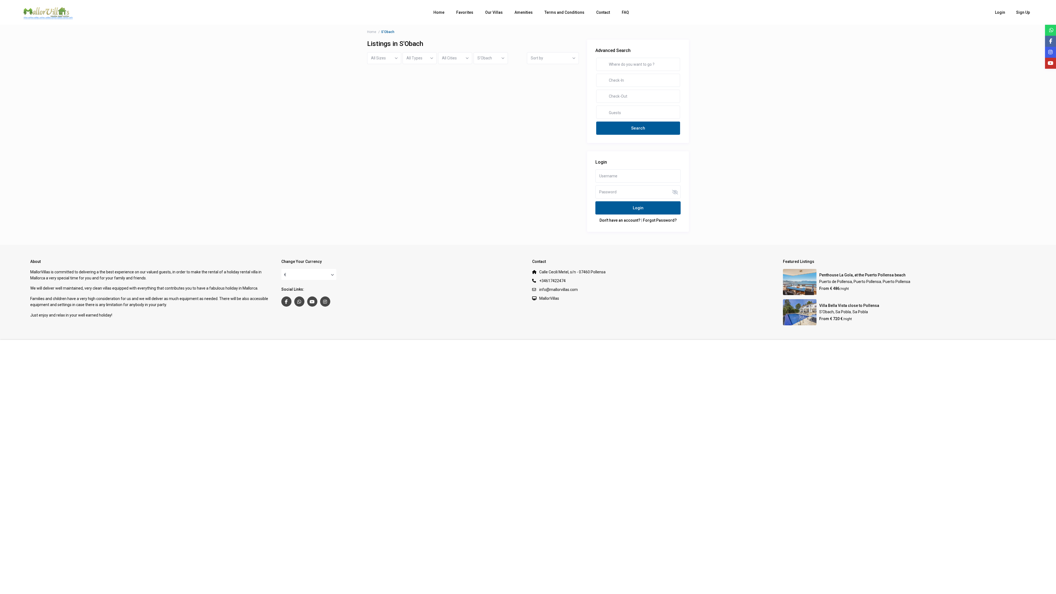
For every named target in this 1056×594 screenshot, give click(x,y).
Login (638, 207)
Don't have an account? (620, 220)
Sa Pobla (860, 312)
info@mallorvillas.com (558, 289)
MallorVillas (549, 298)
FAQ (625, 12)
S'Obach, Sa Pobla (835, 312)
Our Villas (494, 12)
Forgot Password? (660, 220)
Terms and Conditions (564, 12)
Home (438, 12)
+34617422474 (552, 281)
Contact (603, 12)
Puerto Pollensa (896, 281)
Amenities (524, 12)
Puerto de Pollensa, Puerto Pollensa (850, 281)
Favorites (464, 12)
